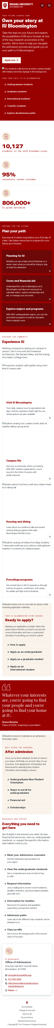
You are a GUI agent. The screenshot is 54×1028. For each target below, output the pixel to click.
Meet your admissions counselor (26, 855)
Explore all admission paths (21, 113)
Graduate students (17, 91)
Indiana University (39, 1024)
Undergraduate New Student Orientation (27, 781)
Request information (19, 883)
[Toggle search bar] (49, 5)
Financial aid (17, 800)
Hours (11, 990)
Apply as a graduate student (26, 659)
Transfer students (16, 106)
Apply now (10, 60)
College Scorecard (27, 1010)
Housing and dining (18, 521)
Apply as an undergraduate (26, 652)
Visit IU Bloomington (19, 402)
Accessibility (27, 1007)
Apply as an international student (22, 668)
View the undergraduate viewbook (27, 869)
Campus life (13, 460)
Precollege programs (19, 579)
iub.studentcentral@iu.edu (20, 975)
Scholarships (18, 807)
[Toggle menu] (42, 5)
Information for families (21, 901)
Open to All (27, 1014)
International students (18, 99)
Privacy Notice (27, 1017)
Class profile (14, 929)
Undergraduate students (20, 84)
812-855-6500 (14, 979)
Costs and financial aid (20, 280)
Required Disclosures (27, 1021)
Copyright (12, 1024)
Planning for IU (15, 255)
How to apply (17, 644)
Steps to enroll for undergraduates (20, 791)
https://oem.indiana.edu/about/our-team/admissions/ (23, 985)
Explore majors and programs (24, 308)
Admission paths (17, 915)
